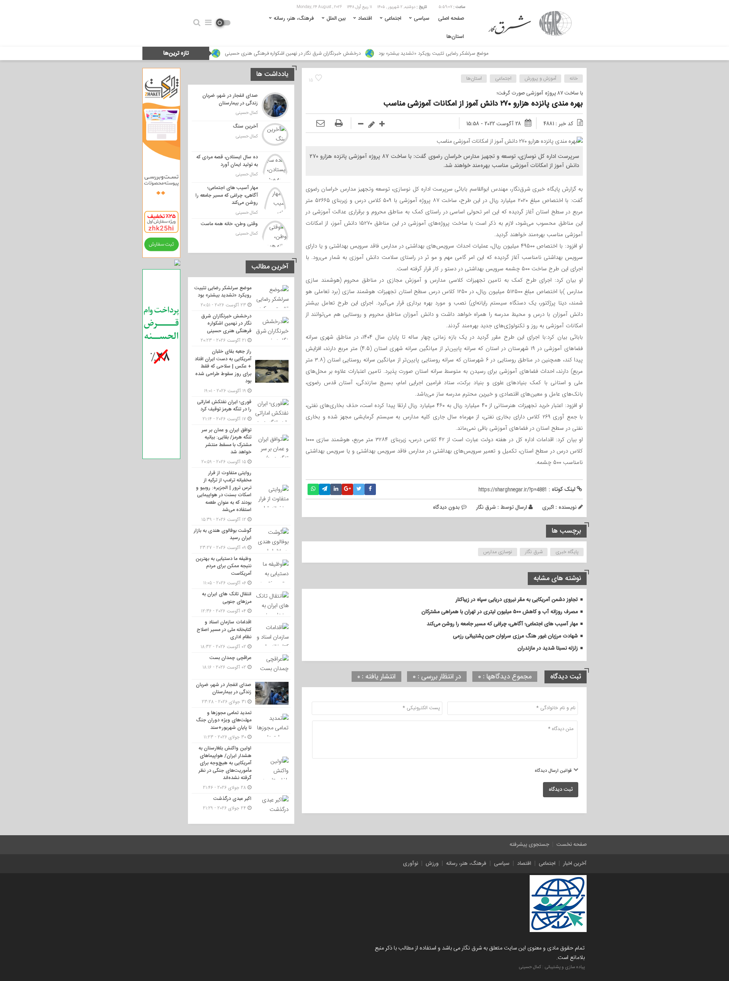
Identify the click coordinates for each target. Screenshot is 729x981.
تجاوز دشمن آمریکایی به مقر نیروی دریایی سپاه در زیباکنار (517, 599)
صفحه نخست (572, 844)
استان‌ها (455, 36)
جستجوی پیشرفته (529, 844)
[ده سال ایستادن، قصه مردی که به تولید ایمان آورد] (241, 167)
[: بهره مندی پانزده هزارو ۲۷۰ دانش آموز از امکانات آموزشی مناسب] (320, 123)
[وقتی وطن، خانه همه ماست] (241, 233)
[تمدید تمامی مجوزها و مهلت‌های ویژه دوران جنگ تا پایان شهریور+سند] (241, 725)
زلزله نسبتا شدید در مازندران (548, 648)
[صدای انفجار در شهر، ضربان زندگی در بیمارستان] (241, 105)
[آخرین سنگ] (241, 136)
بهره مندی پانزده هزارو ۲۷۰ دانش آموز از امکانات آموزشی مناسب (483, 104)
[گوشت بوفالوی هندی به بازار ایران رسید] (241, 539)
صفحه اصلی (451, 18)
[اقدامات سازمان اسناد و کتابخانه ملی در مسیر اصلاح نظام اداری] (241, 634)
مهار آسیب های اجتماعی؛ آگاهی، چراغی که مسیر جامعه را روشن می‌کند (502, 624)
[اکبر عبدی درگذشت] (241, 805)
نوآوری (410, 863)
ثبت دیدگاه (561, 789)
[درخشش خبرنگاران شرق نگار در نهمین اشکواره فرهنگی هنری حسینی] (241, 328)
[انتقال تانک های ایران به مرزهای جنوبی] (241, 603)
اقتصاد (365, 18)
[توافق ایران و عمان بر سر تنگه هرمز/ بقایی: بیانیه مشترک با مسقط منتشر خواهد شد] (241, 446)
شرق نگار (486, 507)
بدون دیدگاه (446, 507)
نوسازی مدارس (497, 552)
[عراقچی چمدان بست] (241, 666)
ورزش (432, 863)
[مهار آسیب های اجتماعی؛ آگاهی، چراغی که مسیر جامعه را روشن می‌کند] (241, 200)
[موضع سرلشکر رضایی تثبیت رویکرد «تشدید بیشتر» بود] (241, 297)
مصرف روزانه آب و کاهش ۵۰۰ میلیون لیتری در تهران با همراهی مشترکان (499, 612)
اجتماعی (393, 18)
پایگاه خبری (567, 552)
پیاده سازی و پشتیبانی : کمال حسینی (552, 967)
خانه (574, 78)
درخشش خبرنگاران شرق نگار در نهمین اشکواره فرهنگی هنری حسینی (339, 53)
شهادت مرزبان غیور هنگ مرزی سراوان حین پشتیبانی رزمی (515, 636)
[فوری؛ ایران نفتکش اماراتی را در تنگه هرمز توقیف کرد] (241, 410)
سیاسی (421, 18)
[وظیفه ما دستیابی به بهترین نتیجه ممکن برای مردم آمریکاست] (241, 571)
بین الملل (336, 18)
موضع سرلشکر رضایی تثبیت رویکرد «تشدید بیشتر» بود (480, 53)
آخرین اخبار (575, 863)
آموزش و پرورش (540, 78)
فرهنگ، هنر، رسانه (294, 18)
